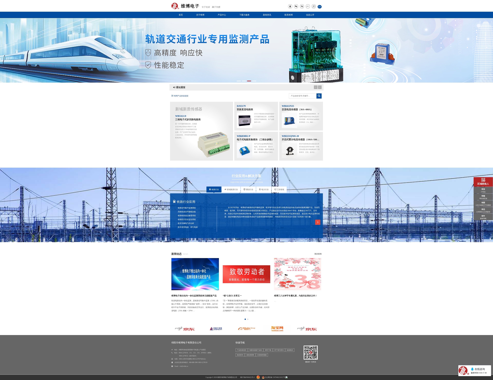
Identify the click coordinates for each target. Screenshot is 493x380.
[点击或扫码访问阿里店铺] (308, 7)
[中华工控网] (282, 329)
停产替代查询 (279, 350)
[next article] (315, 87)
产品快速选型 (241, 350)
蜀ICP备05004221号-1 (247, 377)
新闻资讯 (267, 15)
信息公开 (310, 15)
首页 (181, 15)
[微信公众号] (296, 7)
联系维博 (289, 15)
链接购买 (290, 350)
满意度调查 (250, 355)
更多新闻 (318, 254)
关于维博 (200, 15)
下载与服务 (244, 15)
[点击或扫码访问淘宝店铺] (302, 7)
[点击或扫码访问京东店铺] (314, 7)
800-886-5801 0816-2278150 (198, 362)
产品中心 (222, 15)
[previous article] (320, 87)
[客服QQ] (290, 7)
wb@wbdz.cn (184, 366)
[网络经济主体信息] (258, 377)
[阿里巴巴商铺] (190, 329)
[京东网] (251, 329)
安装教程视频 (262, 355)
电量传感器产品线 (255, 350)
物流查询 (240, 355)
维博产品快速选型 (180, 96)
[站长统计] (287, 377)
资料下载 (268, 350)
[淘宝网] (220, 329)
